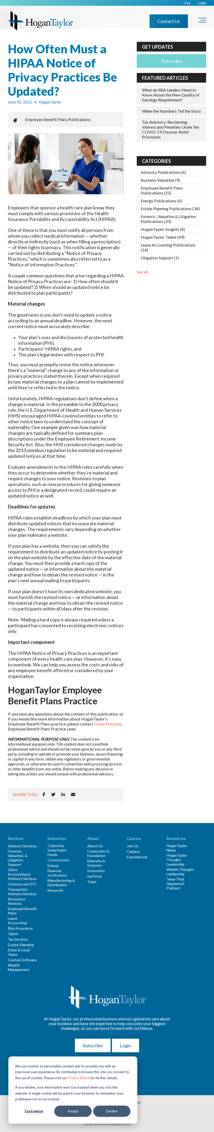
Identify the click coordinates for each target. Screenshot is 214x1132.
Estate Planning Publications (170, 208)
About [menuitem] (93, 838)
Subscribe (172, 61)
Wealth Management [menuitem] (18, 967)
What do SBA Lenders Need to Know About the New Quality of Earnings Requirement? (170, 94)
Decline (111, 1111)
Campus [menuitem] (133, 851)
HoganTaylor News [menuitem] (177, 847)
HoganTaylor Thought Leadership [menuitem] (177, 859)
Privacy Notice (79, 1078)
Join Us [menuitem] (133, 846)
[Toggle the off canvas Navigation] (202, 21)
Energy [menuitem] (53, 865)
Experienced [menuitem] (137, 857)
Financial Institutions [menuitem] (57, 872)
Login (125, 1045)
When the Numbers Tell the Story (171, 110)
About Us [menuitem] (95, 846)
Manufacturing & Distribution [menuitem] (61, 882)
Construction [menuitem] (58, 860)
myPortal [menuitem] (94, 876)
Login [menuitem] (202, 3)
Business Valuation (160, 180)
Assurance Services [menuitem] (16, 901)
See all (142, 271)
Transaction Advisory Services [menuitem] (22, 891)
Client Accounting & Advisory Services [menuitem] (22, 874)
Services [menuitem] (15, 838)
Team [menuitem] (91, 881)
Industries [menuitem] (56, 838)
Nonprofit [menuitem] (55, 890)
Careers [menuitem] (134, 838)
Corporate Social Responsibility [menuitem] (107, 1124)
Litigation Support (160, 257)
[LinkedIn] (63, 794)
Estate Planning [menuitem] (21, 944)
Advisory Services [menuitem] (22, 846)
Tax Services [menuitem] (18, 939)
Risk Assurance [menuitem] (20, 928)
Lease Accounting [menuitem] (17, 920)
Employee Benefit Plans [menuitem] (22, 910)
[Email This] (73, 794)
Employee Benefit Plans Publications (58, 119)
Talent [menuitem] (13, 933)
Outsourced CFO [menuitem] (22, 884)
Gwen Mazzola (107, 723)
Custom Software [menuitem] (22, 960)
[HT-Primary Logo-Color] (40, 21)
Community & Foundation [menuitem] (98, 853)
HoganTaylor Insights (163, 229)
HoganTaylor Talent (163, 237)
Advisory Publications (163, 172)
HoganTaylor (50, 102)
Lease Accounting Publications (168, 247)
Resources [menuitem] (176, 838)
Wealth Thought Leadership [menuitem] (180, 871)
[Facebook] (44, 794)
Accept (73, 1111)
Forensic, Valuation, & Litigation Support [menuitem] (17, 858)
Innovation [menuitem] (96, 870)
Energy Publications (161, 200)
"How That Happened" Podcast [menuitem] (176, 883)
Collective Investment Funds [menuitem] (57, 850)
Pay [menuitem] (188, 3)
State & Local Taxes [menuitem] (18, 952)
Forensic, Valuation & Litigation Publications (168, 219)
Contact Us (168, 21)
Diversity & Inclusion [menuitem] (96, 863)
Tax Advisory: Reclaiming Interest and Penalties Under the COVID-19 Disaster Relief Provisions (170, 129)
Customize (34, 1111)
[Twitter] (53, 794)
